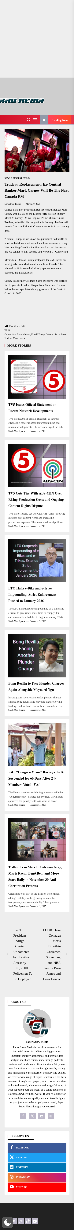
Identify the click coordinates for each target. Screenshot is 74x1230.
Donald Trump (38, 334)
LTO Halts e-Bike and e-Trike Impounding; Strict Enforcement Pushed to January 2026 (32, 594)
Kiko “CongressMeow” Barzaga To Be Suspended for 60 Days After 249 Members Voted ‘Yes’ (36, 778)
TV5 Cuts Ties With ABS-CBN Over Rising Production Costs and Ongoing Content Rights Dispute (36, 499)
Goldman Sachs (53, 334)
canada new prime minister (17, 334)
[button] (7, 1222)
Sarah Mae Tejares (13, 204)
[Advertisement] (37, 39)
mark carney (19, 338)
